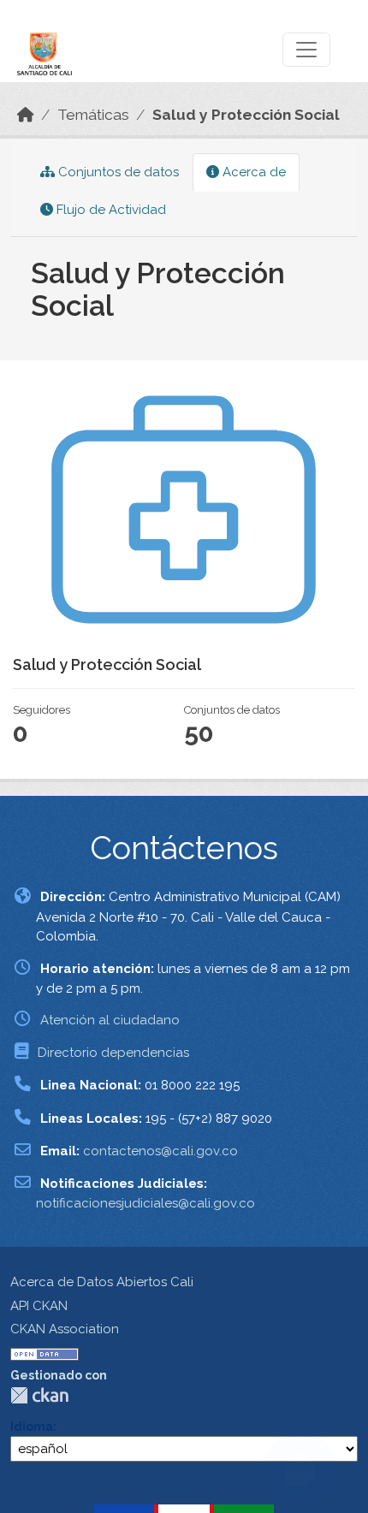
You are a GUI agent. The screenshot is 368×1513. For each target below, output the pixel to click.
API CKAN (39, 1306)
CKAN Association (64, 1329)
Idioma (31, 1426)
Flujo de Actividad (109, 209)
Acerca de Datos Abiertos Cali (101, 1282)
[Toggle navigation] (306, 50)
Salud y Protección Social (246, 114)
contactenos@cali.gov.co (160, 1151)
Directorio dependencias (113, 1052)
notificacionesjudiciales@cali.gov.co (145, 1203)
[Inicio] (25, 114)
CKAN (39, 1395)
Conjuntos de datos (117, 172)
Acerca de (252, 172)
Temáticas (93, 114)
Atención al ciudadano (110, 1020)
